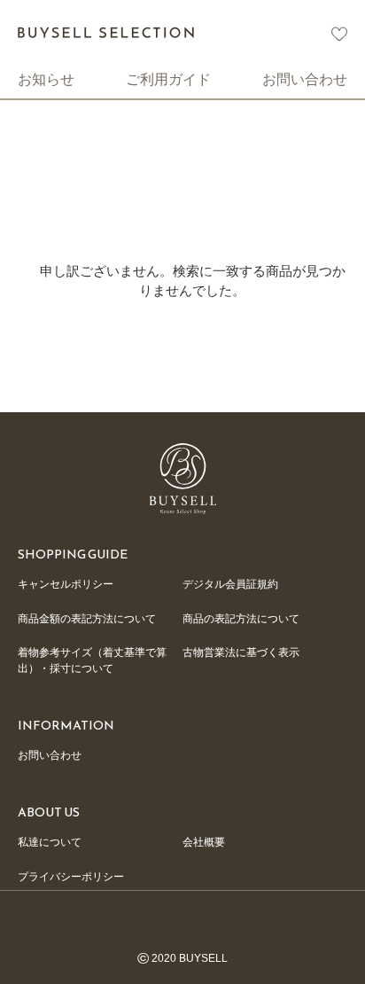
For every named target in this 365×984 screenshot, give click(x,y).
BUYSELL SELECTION (106, 32)
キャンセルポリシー (65, 584)
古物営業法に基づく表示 (240, 652)
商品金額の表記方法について (87, 619)
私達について (50, 842)
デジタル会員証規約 (230, 584)
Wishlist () (339, 34)
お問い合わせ (304, 79)
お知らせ (46, 79)
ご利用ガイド (168, 79)
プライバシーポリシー (71, 877)
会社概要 (203, 842)
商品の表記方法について (240, 619)
